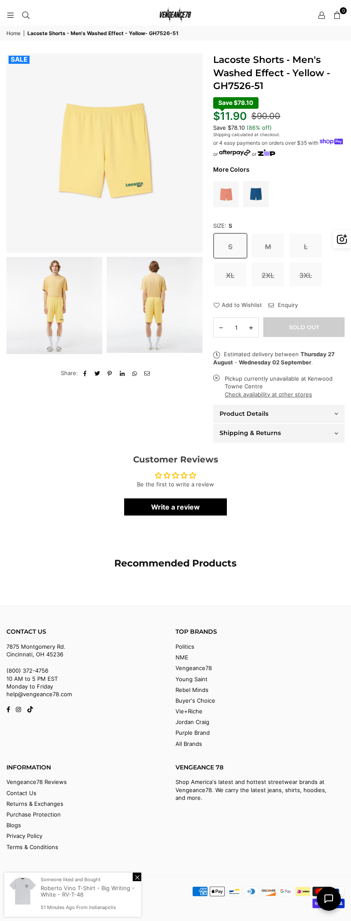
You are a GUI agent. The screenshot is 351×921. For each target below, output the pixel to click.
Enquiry (287, 304)
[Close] (137, 877)
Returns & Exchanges (34, 803)
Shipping (221, 134)
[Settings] (321, 15)
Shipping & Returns (250, 433)
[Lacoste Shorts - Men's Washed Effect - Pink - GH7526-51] (226, 194)
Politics (185, 646)
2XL (268, 275)
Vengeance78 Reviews (36, 781)
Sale (19, 59)
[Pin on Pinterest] (110, 373)
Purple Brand (193, 732)
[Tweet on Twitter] (97, 373)
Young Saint (192, 679)
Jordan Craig (192, 721)
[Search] (25, 15)
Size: (222, 225)
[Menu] (10, 15)
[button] (337, 15)
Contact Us (21, 793)
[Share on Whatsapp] (134, 373)
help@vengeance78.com (39, 694)
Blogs (13, 825)
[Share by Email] (147, 373)
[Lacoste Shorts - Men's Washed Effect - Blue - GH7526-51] (256, 194)
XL (230, 275)
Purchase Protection (33, 814)
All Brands (189, 743)
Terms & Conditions (32, 847)
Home (13, 33)
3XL (305, 275)
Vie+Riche (189, 711)
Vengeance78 (194, 668)
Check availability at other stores (268, 394)
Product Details (244, 413)
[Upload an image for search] (342, 239)
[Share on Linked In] (122, 373)
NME (182, 657)
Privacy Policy (24, 835)
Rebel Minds (192, 689)
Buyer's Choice (195, 700)
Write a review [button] (175, 507)
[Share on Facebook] (85, 373)
